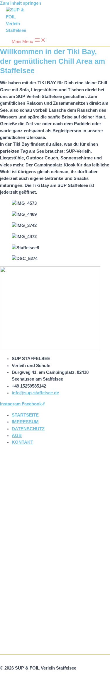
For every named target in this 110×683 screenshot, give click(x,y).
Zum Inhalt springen (20, 3)
